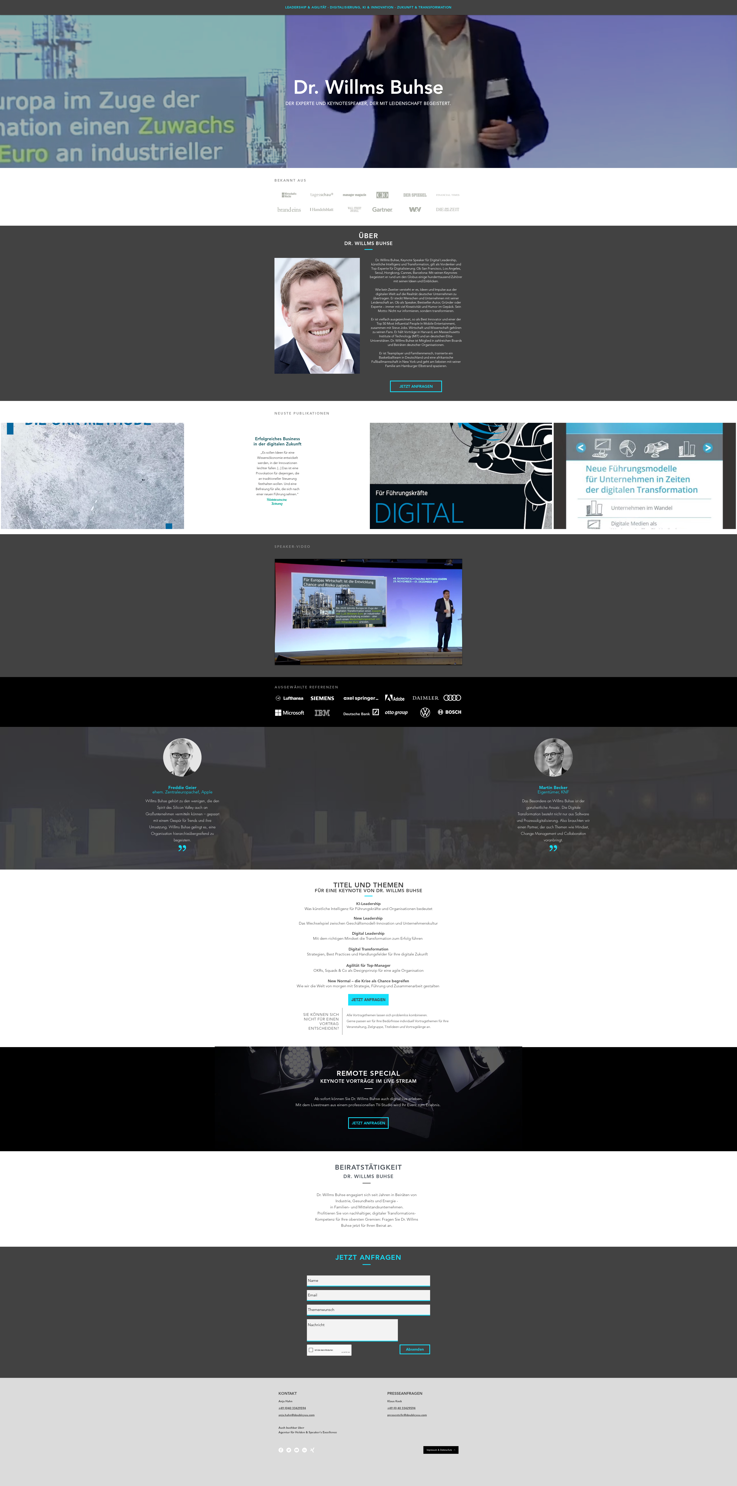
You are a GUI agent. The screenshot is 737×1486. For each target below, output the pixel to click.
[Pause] (279, 659)
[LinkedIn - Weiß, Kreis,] (304, 1450)
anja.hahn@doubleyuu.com (296, 1415)
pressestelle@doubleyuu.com (407, 1415)
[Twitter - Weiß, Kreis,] (288, 1450)
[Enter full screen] (456, 659)
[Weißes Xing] (312, 1450)
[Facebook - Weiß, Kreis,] (280, 1450)
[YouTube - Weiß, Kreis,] (296, 1450)
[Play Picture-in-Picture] (450, 659)
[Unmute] (286, 659)
